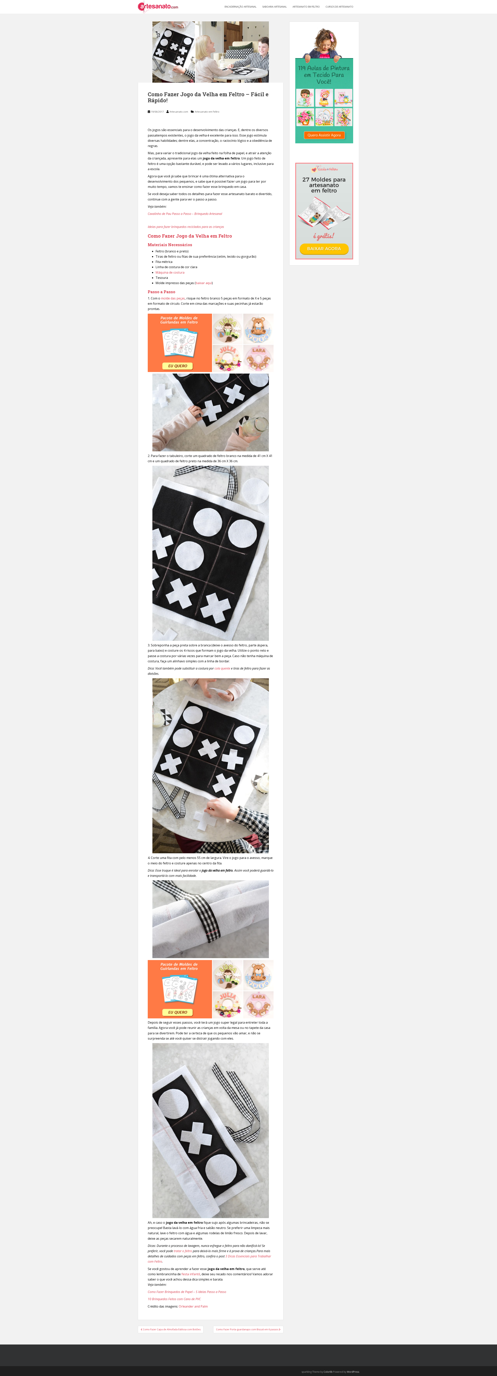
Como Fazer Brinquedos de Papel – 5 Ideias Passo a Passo (187, 1292)
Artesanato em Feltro (306, 6)
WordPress (353, 1371)
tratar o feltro (183, 1251)
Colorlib (328, 1371)
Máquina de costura (170, 272)
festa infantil (191, 1274)
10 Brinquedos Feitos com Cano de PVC (174, 1299)
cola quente (222, 668)
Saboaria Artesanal (274, 6)
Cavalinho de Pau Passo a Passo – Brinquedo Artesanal (185, 214)
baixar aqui (204, 283)
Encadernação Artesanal (240, 6)
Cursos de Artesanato (339, 6)
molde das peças (173, 298)
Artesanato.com (178, 111)
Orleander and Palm (193, 1306)
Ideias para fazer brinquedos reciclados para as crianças (186, 227)
